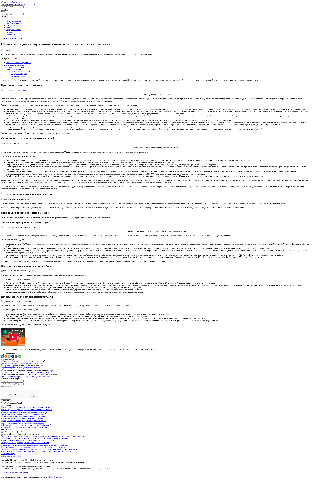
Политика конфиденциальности (14, 473)
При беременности (14, 23)
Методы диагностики (15, 67)
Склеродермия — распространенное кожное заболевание (25, 443)
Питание (9, 32)
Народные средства (19, 74)
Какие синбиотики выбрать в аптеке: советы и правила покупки (28, 440)
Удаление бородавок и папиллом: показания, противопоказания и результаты (33, 447)
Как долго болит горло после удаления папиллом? (22, 363)
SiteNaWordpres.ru (55, 477)
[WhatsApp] (19, 356)
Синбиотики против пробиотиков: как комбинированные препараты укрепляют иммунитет (39, 449)
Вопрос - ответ (12, 34)
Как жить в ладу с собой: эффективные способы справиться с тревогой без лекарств (36, 451)
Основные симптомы (15, 65)
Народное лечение (13, 30)
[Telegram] (9, 356)
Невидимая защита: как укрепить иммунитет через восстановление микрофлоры (34, 445)
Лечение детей (12, 25)
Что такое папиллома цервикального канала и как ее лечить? (26, 372)
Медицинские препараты (21, 71)
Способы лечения (13, 69)
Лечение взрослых (13, 21)
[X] (12, 356)
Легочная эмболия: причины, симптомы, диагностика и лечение (28, 376)
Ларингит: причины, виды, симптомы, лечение (21, 368)
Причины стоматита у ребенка (18, 63)
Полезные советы (18, 76)
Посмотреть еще (8, 454)
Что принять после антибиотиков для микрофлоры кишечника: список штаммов (34, 438)
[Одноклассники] (5, 356)
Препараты (10, 27)
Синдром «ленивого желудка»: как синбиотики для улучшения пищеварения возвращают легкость (42, 436)
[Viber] (16, 356)
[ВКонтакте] (2, 356)
